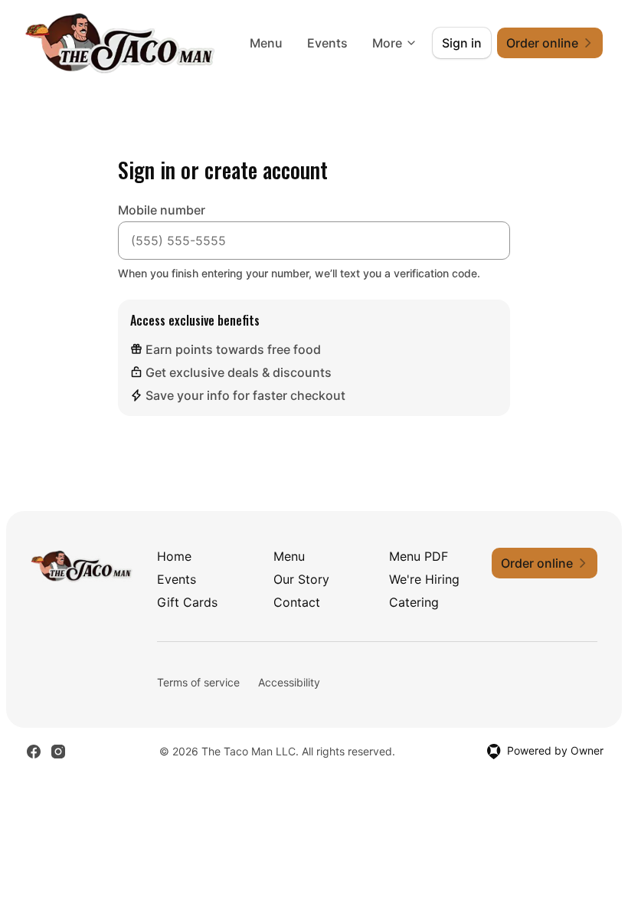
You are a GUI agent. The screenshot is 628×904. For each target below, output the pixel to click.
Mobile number (161, 210)
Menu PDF (418, 556)
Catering (414, 602)
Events (327, 43)
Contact (296, 602)
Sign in (462, 43)
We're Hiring (424, 579)
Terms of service (198, 682)
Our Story (301, 579)
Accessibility (289, 682)
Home (174, 556)
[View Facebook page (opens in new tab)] (34, 751)
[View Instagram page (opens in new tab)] (58, 751)
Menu (266, 43)
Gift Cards (187, 602)
